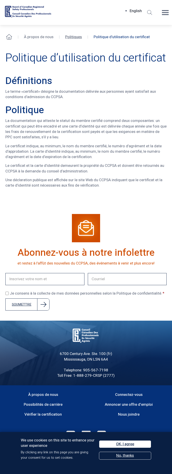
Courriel (94, 275)
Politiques (73, 37)
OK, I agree (125, 444)
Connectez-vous (129, 394)
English (136, 11)
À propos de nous (43, 394)
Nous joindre (129, 414)
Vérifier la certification (43, 414)
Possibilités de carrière (43, 404)
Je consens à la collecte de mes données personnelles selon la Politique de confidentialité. (86, 293)
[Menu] (165, 12)
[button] (149, 12)
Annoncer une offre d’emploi (129, 404)
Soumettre (21, 304)
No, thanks (125, 455)
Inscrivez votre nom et (23, 275)
